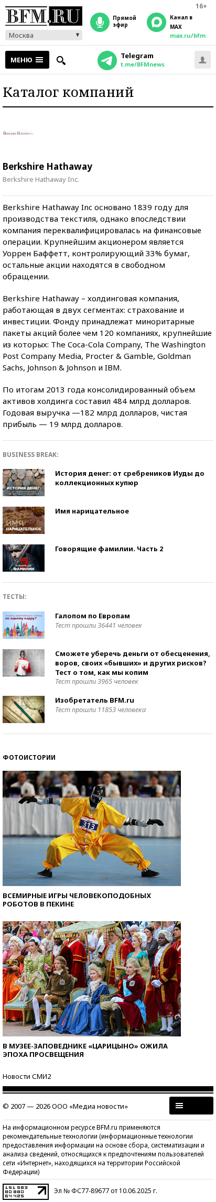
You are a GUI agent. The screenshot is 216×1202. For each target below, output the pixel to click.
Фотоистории (29, 757)
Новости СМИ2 (27, 1076)
